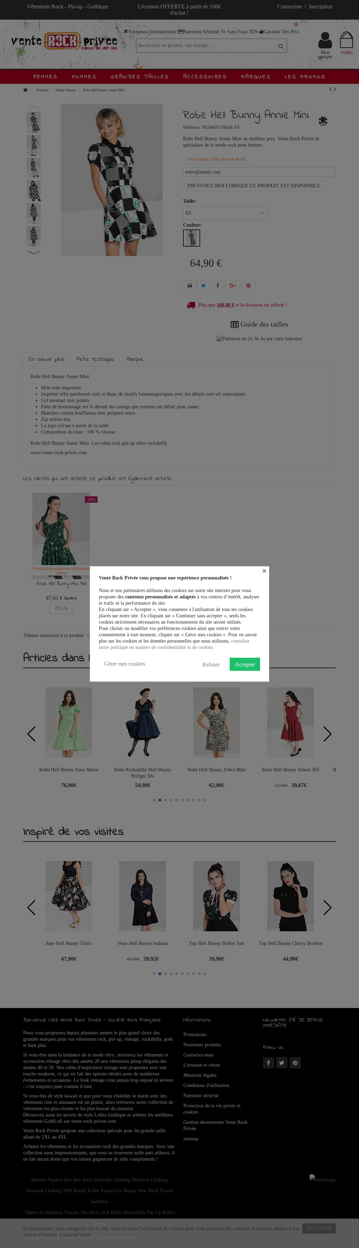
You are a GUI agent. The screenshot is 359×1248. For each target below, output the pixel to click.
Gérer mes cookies (124, 664)
